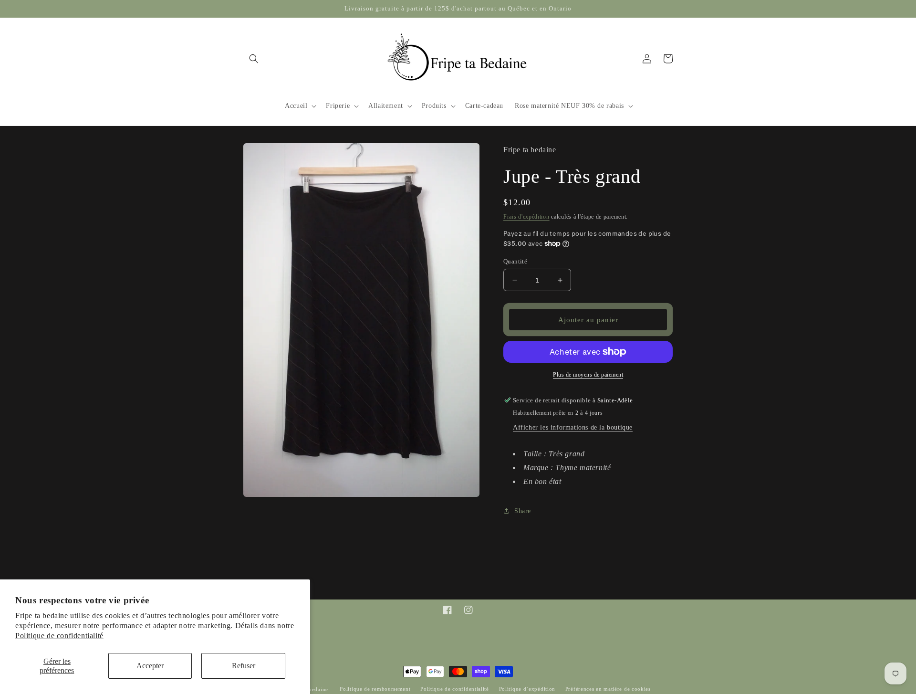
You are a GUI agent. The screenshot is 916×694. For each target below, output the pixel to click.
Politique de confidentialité (59, 635)
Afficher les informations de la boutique (573, 427)
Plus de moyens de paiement (588, 374)
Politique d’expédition (527, 689)
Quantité (515, 261)
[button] (253, 58)
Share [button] (522, 511)
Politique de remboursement (375, 689)
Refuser (243, 666)
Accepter (150, 666)
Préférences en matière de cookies (608, 689)
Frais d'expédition (526, 216)
